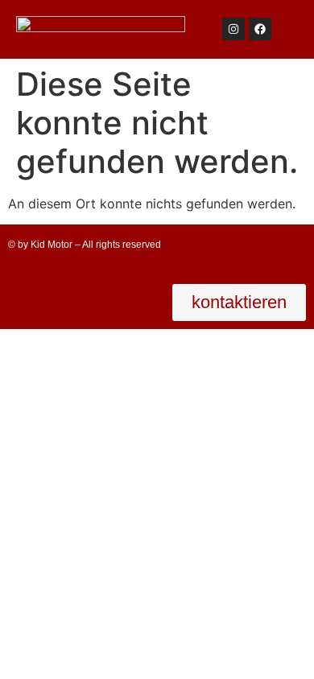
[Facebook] (260, 29)
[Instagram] (233, 29)
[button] (239, 302)
